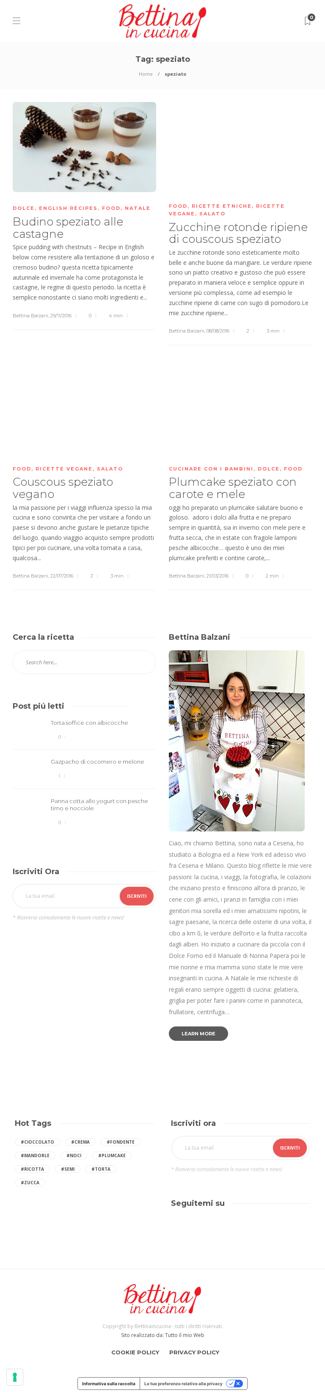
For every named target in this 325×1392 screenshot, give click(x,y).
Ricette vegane (64, 469)
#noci (73, 1155)
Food (111, 208)
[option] (84, 773)
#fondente (121, 1142)
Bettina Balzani (30, 316)
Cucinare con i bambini (211, 469)
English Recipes (68, 208)
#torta (100, 1169)
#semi (67, 1169)
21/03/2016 (218, 576)
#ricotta (32, 1169)
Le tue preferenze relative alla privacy (183, 1383)
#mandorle (35, 1155)
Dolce (24, 208)
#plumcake (112, 1155)
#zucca (30, 1183)
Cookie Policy (135, 1352)
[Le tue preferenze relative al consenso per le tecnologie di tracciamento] (15, 1377)
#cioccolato (37, 1142)
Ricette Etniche (222, 206)
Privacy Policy (194, 1352)
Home (146, 74)
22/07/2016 (61, 576)
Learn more (198, 1034)
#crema (80, 1142)
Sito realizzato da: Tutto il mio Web (162, 1335)
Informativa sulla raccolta (108, 1383)
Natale (138, 208)
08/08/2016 (218, 331)
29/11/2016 (61, 316)
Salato (212, 214)
